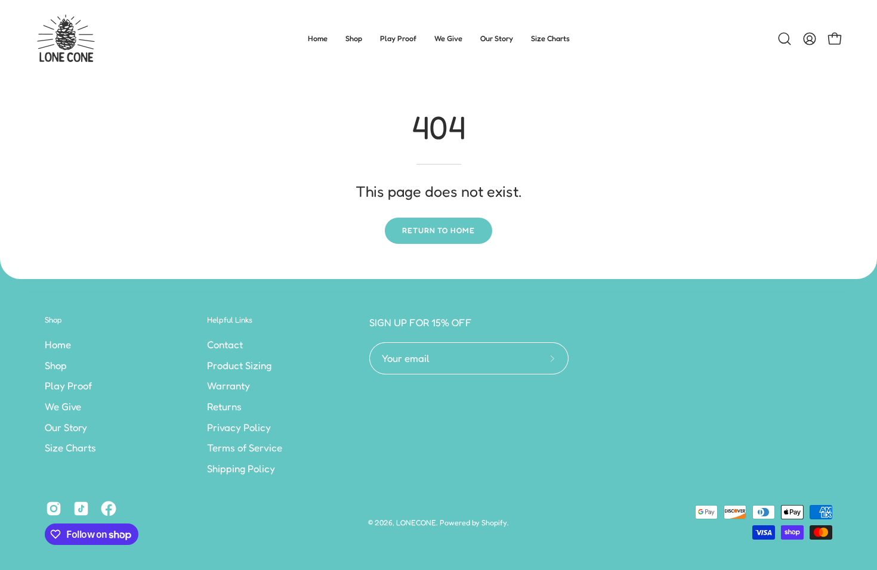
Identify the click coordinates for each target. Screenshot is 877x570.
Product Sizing (239, 365)
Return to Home (438, 230)
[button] (353, 39)
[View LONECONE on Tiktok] (81, 509)
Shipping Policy (241, 468)
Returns (224, 406)
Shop (53, 319)
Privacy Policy (239, 427)
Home (58, 345)
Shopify (494, 522)
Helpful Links (229, 319)
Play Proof (68, 386)
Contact (225, 345)
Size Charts (70, 448)
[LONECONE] (65, 39)
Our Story (66, 427)
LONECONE (416, 522)
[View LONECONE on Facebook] (109, 509)
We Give (63, 406)
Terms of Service (244, 448)
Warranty (228, 386)
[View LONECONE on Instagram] (54, 509)
